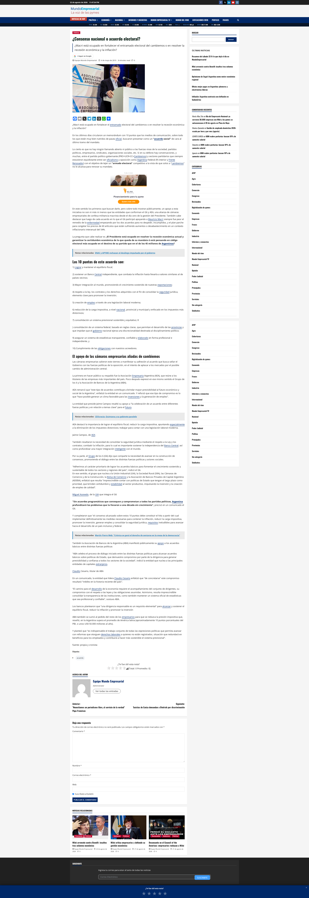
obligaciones (104, 348)
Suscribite (202, 877)
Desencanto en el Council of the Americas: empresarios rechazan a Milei (166, 844)
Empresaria (138, 375)
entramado (115, 124)
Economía (105, 20)
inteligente (120, 448)
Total (131, 668)
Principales (196, 287)
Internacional (197, 247)
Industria (195, 236)
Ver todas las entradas (106, 691)
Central (98, 274)
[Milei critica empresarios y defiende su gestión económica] (129, 827)
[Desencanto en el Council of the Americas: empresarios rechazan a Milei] (167, 827)
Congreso (195, 196)
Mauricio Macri (155, 219)
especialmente (177, 424)
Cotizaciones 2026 (200, 20)
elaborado (143, 337)
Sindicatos (196, 310)
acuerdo (158, 138)
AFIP (194, 173)
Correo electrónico (81, 775)
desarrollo (96, 588)
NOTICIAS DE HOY (78, 18)
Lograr (78, 267)
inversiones (134, 396)
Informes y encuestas (137, 20)
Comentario (78, 731)
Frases (226, 20)
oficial (119, 138)
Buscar (195, 32)
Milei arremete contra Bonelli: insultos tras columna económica (89, 844)
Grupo (91, 455)
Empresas (195, 219)
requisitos (153, 522)
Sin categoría (197, 305)
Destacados (156, 836)
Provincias (196, 293)
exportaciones (165, 284)
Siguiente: (159, 705)
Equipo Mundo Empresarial (86, 60)
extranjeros (101, 564)
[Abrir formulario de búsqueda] (238, 20)
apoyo (161, 543)
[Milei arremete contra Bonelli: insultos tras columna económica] (90, 827)
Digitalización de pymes (201, 207)
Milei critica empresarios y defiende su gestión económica (128, 844)
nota (136, 664)
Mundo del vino (182, 20)
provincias (176, 327)
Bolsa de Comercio (116, 476)
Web (74, 784)
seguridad (164, 291)
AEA (93, 434)
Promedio (142, 668)
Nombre (77, 765)
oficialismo (112, 159)
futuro (128, 407)
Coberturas (196, 184)
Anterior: (98, 707)
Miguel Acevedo (80, 494)
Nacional (119, 20)
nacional (120, 309)
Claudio (76, 571)
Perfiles (215, 20)
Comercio (195, 190)
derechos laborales (110, 634)
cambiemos (178, 163)
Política (92, 20)
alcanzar (166, 606)
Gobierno (117, 836)
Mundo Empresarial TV (160, 20)
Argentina (142, 159)
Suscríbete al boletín (84, 794)
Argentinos (168, 243)
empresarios (128, 616)
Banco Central (171, 445)
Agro (194, 178)
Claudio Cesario (122, 578)
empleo (91, 302)
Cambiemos (140, 156)
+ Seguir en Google (84, 56)
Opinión (195, 270)
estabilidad (116, 483)
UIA (97, 494)
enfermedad (93, 222)
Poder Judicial (197, 276)
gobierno (97, 330)
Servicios (195, 299)
